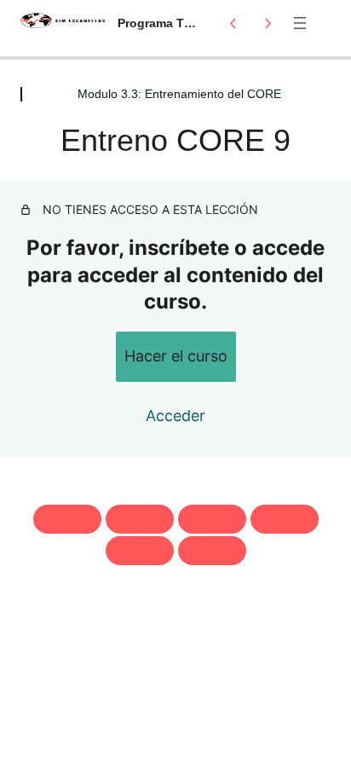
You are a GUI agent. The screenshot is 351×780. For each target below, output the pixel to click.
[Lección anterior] (233, 23)
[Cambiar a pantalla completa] (140, 519)
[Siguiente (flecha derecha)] (212, 550)
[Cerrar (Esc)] (284, 519)
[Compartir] (212, 519)
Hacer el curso (175, 356)
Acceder (175, 416)
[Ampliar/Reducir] (67, 519)
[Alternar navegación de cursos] (300, 23)
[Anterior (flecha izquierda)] (140, 550)
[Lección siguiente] (267, 23)
